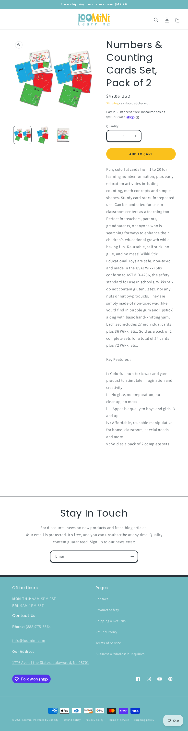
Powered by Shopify (46, 719)
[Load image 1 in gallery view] (22, 135)
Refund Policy (106, 632)
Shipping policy (144, 719)
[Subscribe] (132, 556)
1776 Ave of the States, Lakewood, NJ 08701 (50, 662)
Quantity (112, 126)
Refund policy (72, 719)
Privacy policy (94, 719)
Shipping (112, 103)
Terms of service (118, 719)
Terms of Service (108, 643)
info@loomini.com (28, 640)
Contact (101, 599)
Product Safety (107, 610)
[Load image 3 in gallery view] (63, 135)
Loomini (27, 719)
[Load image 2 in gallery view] (43, 135)
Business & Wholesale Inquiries (120, 654)
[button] (10, 20)
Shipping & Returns (110, 621)
